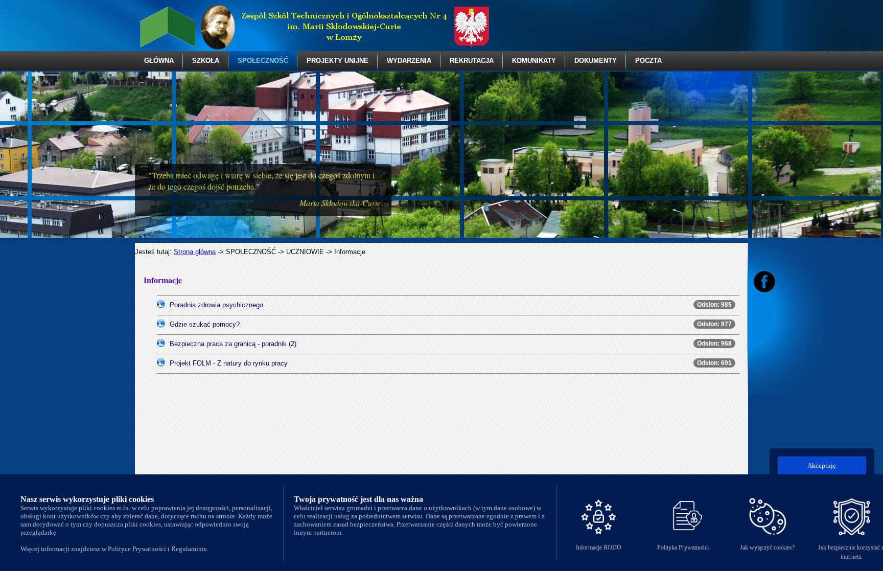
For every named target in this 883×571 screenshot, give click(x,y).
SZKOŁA (205, 60)
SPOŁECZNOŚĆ (263, 60)
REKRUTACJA (472, 60)
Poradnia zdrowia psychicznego (216, 305)
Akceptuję (821, 465)
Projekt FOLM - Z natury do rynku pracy (229, 363)
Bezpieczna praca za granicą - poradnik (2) (233, 344)
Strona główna (195, 252)
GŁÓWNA (159, 60)
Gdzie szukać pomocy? (205, 324)
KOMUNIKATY (534, 60)
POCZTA (648, 60)
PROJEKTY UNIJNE (337, 60)
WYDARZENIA (409, 60)
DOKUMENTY (595, 60)
